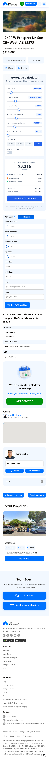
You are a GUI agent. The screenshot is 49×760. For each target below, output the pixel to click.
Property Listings (8, 685)
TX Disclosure (27, 736)
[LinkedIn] (7, 635)
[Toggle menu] (44, 4)
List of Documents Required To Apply (15, 707)
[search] (39, 4)
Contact (5, 672)
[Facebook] (11, 635)
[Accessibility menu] (43, 755)
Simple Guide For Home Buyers (13, 703)
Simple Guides (7, 661)
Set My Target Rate (19, 305)
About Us (6, 650)
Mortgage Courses (9, 665)
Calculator (6, 692)
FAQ (4, 668)
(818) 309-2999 (11, 716)
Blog (4, 682)
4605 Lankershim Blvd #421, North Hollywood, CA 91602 (25, 724)
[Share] (42, 481)
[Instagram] (4, 635)
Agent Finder (7, 654)
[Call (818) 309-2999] (22, 4)
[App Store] (20, 640)
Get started (30, 3)
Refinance (26, 217)
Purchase (10, 217)
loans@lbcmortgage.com (15, 720)
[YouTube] (15, 635)
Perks (4, 696)
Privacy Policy (15, 736)
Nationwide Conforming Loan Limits (15, 699)
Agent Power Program (10, 658)
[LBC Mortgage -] (10, 4)
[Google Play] (8, 640)
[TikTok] (18, 635)
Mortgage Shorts (8, 689)
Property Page (25, 559)
